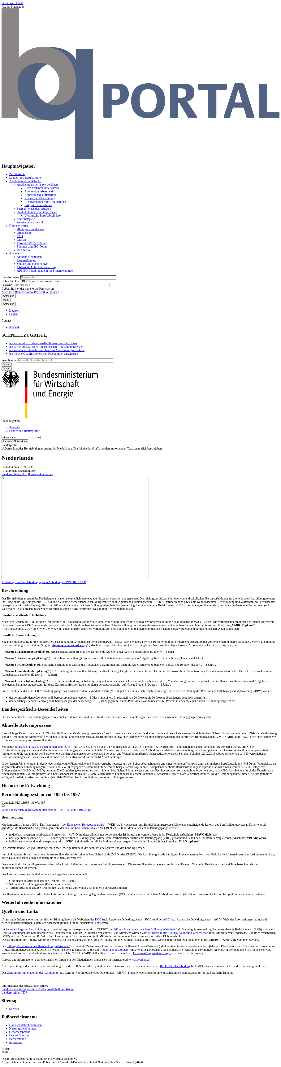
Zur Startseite (17, 174)
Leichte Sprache (19, 1035)
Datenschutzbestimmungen (25, 1025)
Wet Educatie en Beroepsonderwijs (83, 824)
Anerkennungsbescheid (38, 191)
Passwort (7, 284)
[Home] (140, 158)
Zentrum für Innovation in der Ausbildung (32, 972)
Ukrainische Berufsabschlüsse (42, 215)
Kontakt (14, 327)
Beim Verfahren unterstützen (41, 188)
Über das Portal (18, 225)
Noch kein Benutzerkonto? (18, 292)
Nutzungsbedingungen (23, 1028)
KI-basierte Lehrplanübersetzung (36, 267)
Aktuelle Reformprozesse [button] (26, 725)
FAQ (20, 236)
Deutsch (14, 310)
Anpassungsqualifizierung (40, 194)
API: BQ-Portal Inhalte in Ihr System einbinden (45, 270)
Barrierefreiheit (18, 1038)
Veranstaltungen (26, 260)
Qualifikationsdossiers (115, 949)
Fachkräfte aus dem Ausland (34, 208)
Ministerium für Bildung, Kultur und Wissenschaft (178, 932)
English (13, 314)
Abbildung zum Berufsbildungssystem (25, 582)
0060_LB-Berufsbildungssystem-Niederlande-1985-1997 (36, 809)
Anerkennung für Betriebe (25, 181)
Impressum (15, 1042)
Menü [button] (6, 299)
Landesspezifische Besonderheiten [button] (35, 709)
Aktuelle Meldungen (29, 256)
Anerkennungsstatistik (30, 222)
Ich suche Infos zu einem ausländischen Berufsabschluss (43, 343)
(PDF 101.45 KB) (47, 809)
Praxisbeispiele (26, 219)
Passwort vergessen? (46, 292)
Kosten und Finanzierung (39, 198)
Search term (9, 360)
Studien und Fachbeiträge (32, 263)
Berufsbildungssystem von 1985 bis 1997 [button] (41, 794)
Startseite (14, 427)
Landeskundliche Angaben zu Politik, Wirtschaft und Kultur (38, 989)
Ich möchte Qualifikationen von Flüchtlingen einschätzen (43, 353)
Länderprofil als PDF (14, 474)
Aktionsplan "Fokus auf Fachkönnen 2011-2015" (42, 746)
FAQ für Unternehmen (38, 205)
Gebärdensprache (19, 1032)
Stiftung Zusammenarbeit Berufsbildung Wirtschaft (145, 929)
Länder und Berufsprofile (24, 431)
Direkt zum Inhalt (12, 3)
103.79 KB (67, 582)
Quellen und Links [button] (20, 911)
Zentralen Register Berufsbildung (26, 929)
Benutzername (10, 277)
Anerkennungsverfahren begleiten (37, 184)
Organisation (24, 232)
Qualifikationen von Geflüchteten (37, 212)
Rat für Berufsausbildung (175, 966)
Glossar (21, 239)
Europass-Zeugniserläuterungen (152, 953)
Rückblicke (24, 250)
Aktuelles (15, 253)
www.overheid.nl (139, 959)
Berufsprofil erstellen (40, 474)
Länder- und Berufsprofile (25, 177)
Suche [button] (6, 368)
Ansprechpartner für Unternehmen (45, 201)
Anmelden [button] (8, 303)
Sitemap (14, 1008)
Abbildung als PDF (60, 582)
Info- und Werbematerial (31, 243)
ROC (98, 919)
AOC (166, 919)
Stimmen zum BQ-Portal (32, 246)
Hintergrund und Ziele (30, 229)
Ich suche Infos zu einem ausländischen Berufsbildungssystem (46, 346)
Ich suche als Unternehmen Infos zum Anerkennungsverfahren (46, 350)
